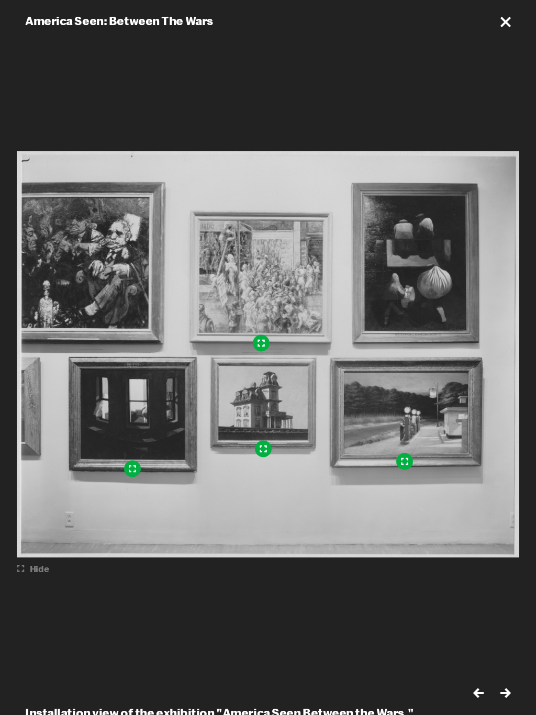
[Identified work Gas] (404, 461)
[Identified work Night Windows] (132, 469)
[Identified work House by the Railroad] (263, 449)
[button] (505, 22)
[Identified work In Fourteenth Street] (261, 343)
